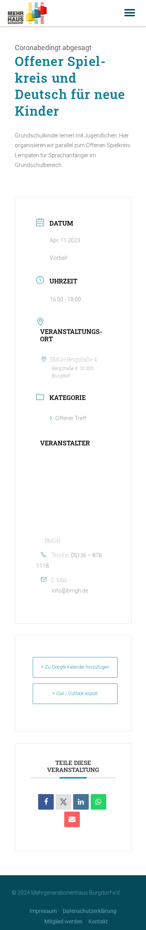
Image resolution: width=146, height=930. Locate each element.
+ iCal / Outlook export (75, 693)
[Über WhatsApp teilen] (98, 802)
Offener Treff (70, 418)
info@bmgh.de (70, 591)
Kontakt (98, 921)
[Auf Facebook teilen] (46, 802)
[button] (129, 13)
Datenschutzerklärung (89, 911)
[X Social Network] (63, 802)
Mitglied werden (63, 921)
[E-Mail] (72, 819)
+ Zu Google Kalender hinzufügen (75, 667)
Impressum (43, 911)
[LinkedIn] (81, 802)
